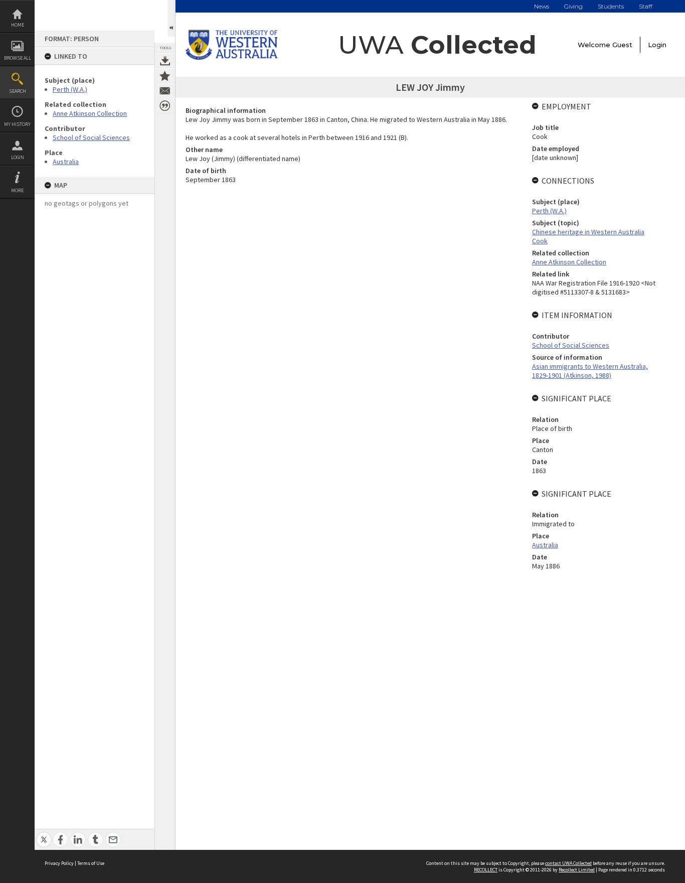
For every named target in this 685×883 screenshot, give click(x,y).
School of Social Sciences (91, 137)
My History (17, 124)
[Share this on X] (44, 834)
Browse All (17, 58)
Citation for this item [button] (165, 105)
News (541, 6)
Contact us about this (165, 90)
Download (165, 60)
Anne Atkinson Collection (90, 113)
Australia (66, 161)
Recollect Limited (577, 869)
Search (17, 91)
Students (611, 6)
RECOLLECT (485, 869)
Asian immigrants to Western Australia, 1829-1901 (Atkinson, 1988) (590, 371)
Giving (573, 6)
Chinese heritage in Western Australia (588, 231)
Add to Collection (165, 75)
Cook (540, 240)
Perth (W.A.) (70, 89)
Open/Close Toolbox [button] (171, 18)
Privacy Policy (59, 863)
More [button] (17, 190)
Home (17, 25)
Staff (645, 6)
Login (17, 157)
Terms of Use (90, 863)
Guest (622, 45)
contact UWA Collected (568, 863)
